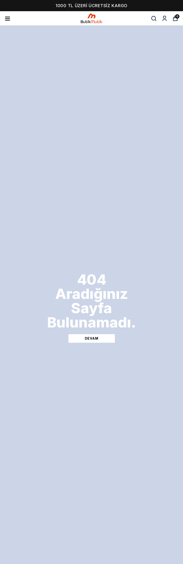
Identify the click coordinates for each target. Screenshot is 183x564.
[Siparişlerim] (165, 18)
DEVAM (91, 338)
